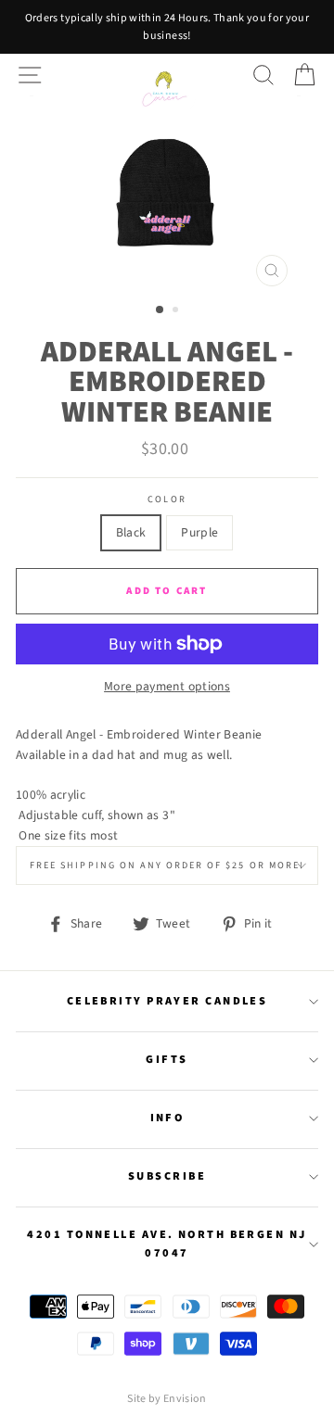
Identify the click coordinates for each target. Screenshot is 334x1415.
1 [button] (160, 310)
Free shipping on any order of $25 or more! (167, 865)
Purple (199, 532)
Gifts (166, 1059)
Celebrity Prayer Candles (167, 1000)
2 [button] (177, 311)
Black (131, 532)
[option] (167, 26)
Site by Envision (166, 1399)
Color (167, 499)
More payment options (167, 686)
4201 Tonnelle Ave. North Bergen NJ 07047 (166, 1243)
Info (167, 1117)
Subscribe (167, 1176)
